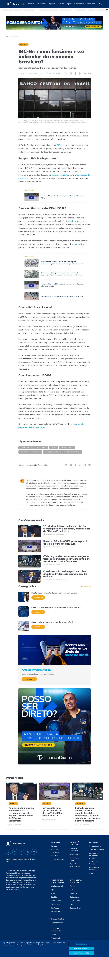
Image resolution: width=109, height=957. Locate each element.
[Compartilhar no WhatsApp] (71, 73)
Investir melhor (76, 854)
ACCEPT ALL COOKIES (81, 953)
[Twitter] (21, 852)
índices (72, 221)
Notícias (16, 36)
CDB (72, 890)
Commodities (56, 901)
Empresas (54, 855)
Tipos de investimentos (75, 865)
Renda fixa (74, 886)
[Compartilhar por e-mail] (89, 73)
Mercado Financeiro (55, 850)
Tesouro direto (75, 908)
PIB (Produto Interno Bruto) (30, 452)
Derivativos (55, 912)
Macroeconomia (67, 447)
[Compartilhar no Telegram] (85, 73)
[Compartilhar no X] (66, 73)
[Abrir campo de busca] (100, 4)
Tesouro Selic (56, 938)
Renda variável (57, 886)
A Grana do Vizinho (93, 862)
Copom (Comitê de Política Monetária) (33, 447)
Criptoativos (55, 904)
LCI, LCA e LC (75, 901)
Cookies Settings (81, 944)
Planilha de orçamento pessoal (93, 855)
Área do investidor (96, 849)
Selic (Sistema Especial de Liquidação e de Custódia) (62, 452)
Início (8, 36)
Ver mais (84, 586)
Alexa (91, 873)
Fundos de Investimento (56, 929)
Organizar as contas (75, 859)
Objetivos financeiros (74, 849)
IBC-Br (54, 447)
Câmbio (54, 897)
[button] (31, 4)
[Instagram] (8, 852)
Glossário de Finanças (94, 868)
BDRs (53, 893)
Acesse (29, 679)
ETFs (52, 915)
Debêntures (74, 897)
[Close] (105, 948)
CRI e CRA (74, 893)
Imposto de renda (58, 859)
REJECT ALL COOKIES (81, 948)
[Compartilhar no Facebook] (75, 73)
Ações (53, 890)
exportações (78, 244)
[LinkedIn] (27, 852)
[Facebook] (14, 852)
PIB (58, 145)
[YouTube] (34, 852)
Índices (53, 934)
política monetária (60, 175)
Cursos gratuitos (95, 846)
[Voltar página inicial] (15, 4)
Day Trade (55, 908)
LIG (71, 904)
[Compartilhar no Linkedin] (80, 73)
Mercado (23, 44)
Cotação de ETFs (57, 919)
